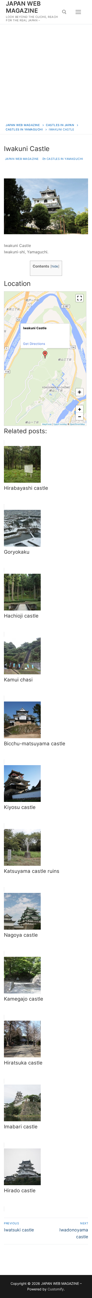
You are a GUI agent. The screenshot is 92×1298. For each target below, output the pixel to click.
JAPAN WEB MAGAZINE (23, 7)
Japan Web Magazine (21, 159)
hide (55, 266)
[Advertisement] (46, 72)
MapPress (47, 424)
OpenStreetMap (77, 424)
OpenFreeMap (60, 424)
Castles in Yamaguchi (64, 159)
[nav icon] (78, 12)
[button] (45, 355)
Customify (56, 1289)
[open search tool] (64, 12)
